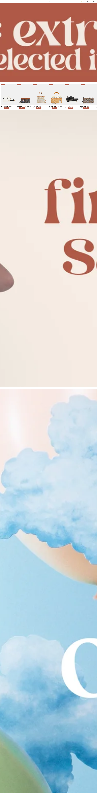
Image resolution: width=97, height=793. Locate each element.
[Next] (95, 96)
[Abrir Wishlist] (89, 1)
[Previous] (2, 96)
